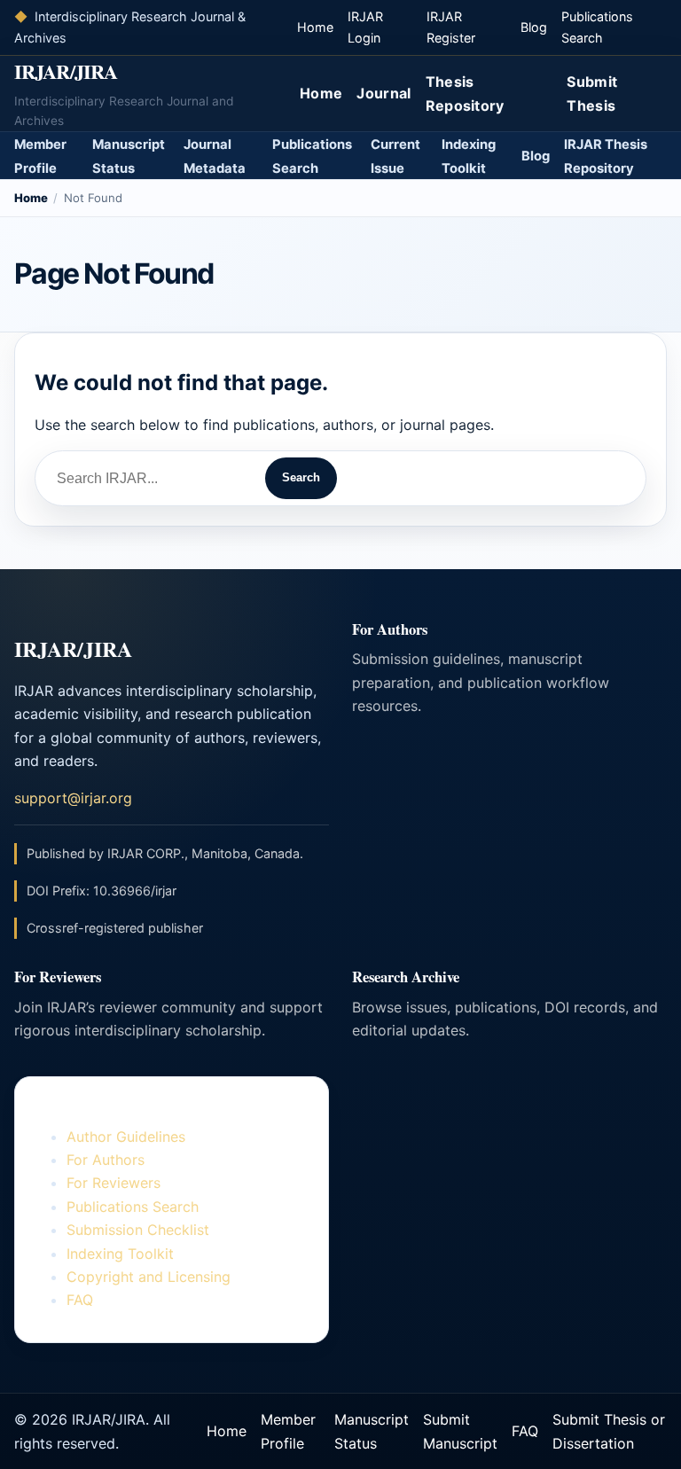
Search (301, 477)
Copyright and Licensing (149, 1276)
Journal (383, 93)
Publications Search (133, 1206)
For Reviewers (113, 1183)
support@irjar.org (73, 798)
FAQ (80, 1300)
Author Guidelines (126, 1136)
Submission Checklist (138, 1229)
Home (315, 27)
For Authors (106, 1159)
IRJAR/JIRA (65, 71)
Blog (534, 27)
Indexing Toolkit (120, 1253)
